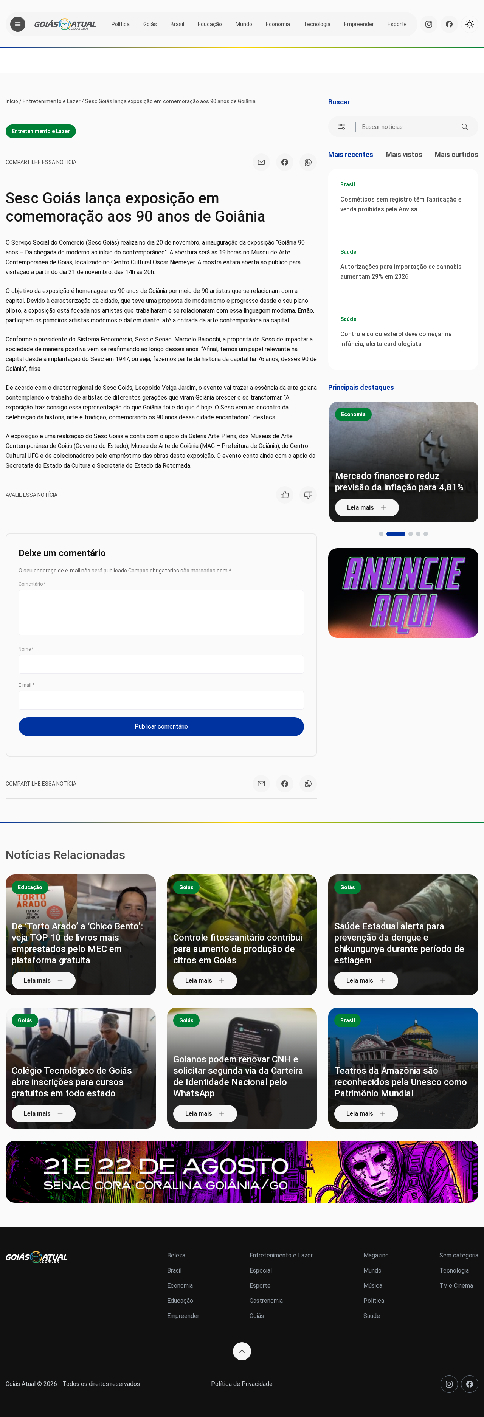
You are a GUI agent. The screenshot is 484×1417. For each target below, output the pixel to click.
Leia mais (360, 507)
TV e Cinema (456, 1285)
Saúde (348, 252)
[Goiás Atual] (65, 24)
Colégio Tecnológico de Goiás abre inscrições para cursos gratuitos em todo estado (72, 1082)
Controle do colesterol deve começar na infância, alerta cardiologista (396, 338)
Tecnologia (317, 24)
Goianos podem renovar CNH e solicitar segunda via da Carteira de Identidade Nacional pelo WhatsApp (238, 1076)
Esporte (397, 24)
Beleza (176, 1255)
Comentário (32, 584)
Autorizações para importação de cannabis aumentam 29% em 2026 (401, 271)
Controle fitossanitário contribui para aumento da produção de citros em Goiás (237, 949)
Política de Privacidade (242, 1384)
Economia (278, 24)
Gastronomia (266, 1300)
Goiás (150, 24)
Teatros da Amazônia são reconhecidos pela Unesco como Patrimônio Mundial (400, 1082)
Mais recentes (350, 154)
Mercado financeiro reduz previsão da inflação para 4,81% (399, 482)
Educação (210, 24)
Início (12, 101)
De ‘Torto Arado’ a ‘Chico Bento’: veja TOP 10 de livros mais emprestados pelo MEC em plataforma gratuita (77, 943)
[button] (381, 534)
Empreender (359, 24)
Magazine (376, 1255)
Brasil (177, 24)
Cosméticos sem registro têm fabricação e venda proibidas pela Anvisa (400, 204)
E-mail (26, 685)
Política (121, 24)
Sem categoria (458, 1255)
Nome (26, 649)
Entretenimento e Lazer (52, 101)
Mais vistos (404, 154)
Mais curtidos (456, 154)
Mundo (244, 24)
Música (372, 1285)
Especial (261, 1270)
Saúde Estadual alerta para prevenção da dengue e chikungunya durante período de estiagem (399, 943)
